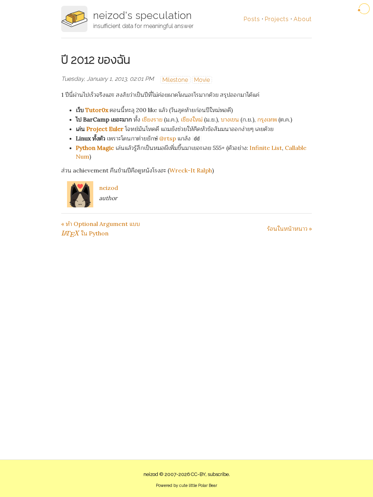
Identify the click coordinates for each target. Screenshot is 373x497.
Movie (202, 79)
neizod (108, 187)
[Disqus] (186, 329)
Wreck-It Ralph (190, 170)
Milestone (175, 79)
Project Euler (104, 128)
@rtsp (167, 138)
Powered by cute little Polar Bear (186, 485)
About (303, 19)
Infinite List (266, 147)
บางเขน (230, 119)
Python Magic (95, 147)
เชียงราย (152, 119)
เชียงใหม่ (192, 119)
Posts (252, 19)
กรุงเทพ (267, 119)
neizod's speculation (142, 15)
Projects (277, 19)
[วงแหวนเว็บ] (364, 8)
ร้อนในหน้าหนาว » (289, 228)
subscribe (218, 474)
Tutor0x (96, 110)
